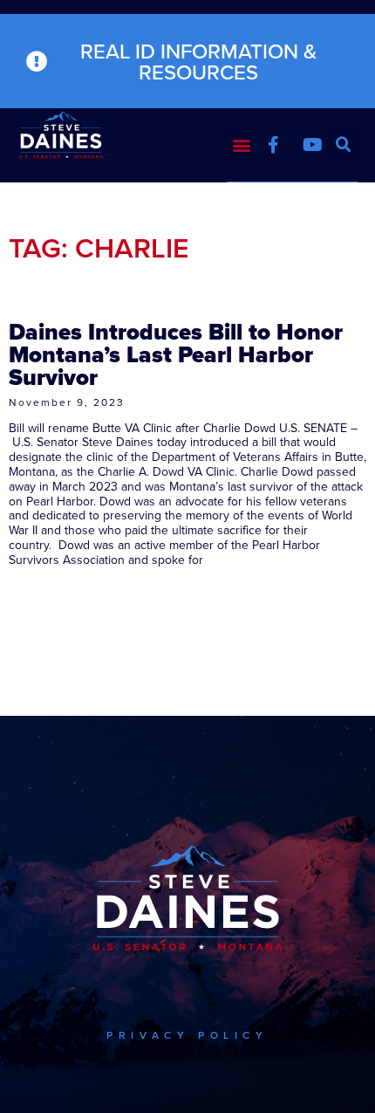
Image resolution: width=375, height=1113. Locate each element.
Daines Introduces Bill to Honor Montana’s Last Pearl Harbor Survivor (176, 354)
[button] (241, 144)
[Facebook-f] (273, 144)
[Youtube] (312, 144)
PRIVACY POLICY (187, 1034)
